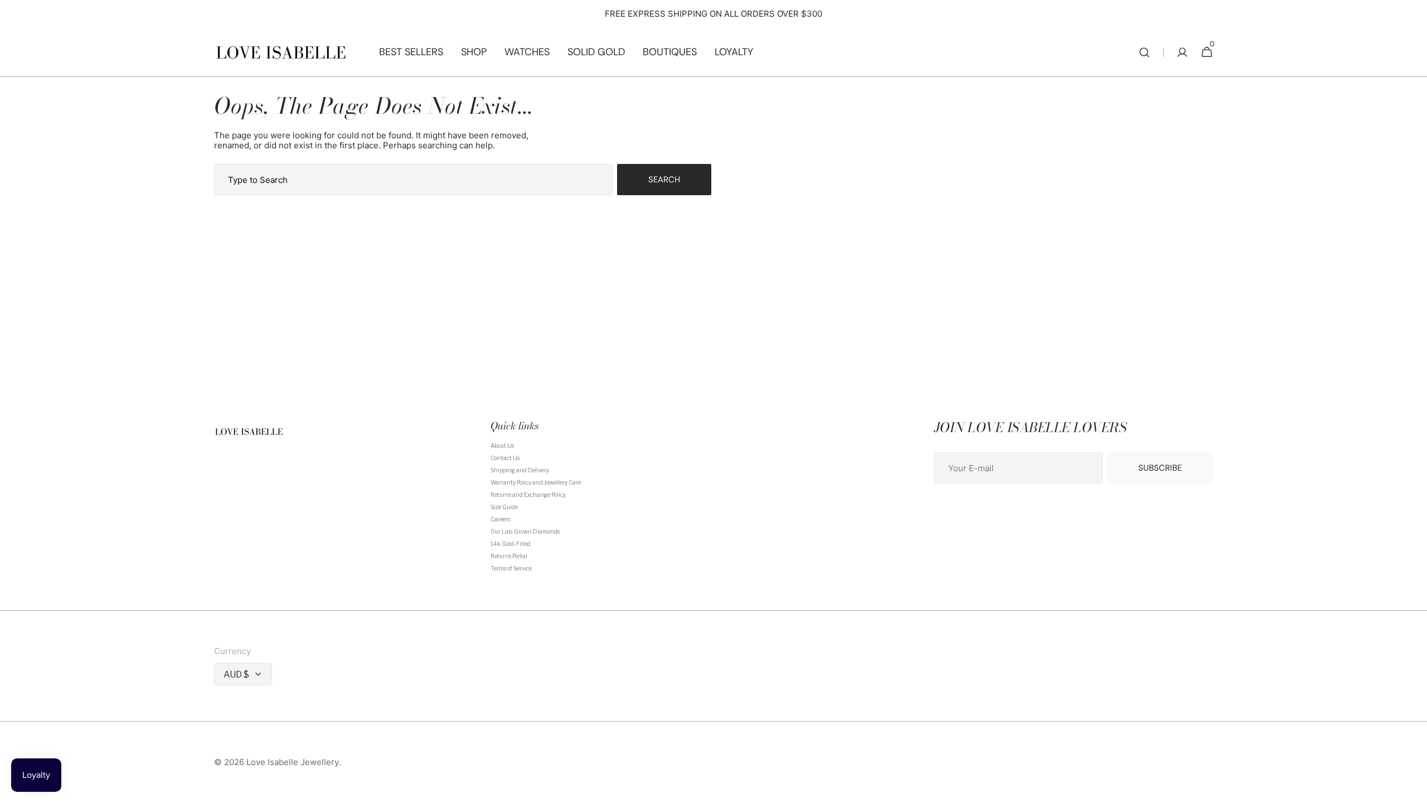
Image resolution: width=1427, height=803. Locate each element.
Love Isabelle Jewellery (292, 762)
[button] (1144, 52)
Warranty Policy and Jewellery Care (536, 482)
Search (664, 179)
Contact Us (505, 457)
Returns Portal (509, 556)
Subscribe (1160, 467)
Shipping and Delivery (520, 470)
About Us (502, 445)
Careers (500, 519)
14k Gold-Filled (511, 543)
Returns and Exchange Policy (528, 494)
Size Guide (504, 507)
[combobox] (413, 179)
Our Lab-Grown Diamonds (525, 531)
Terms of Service (511, 568)
